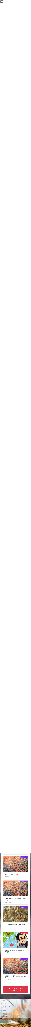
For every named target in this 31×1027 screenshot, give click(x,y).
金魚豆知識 (4, 1010)
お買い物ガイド (5, 1007)
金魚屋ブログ (5, 1013)
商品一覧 (3, 1003)
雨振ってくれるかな (11, 874)
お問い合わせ (5, 1016)
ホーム (3, 1000)
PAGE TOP (28, 994)
